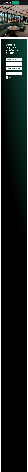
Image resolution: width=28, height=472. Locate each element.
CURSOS (23, 7)
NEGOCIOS (8, 7)
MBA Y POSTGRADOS (16, 7)
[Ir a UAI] (6, 3)
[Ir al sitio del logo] (15, 3)
